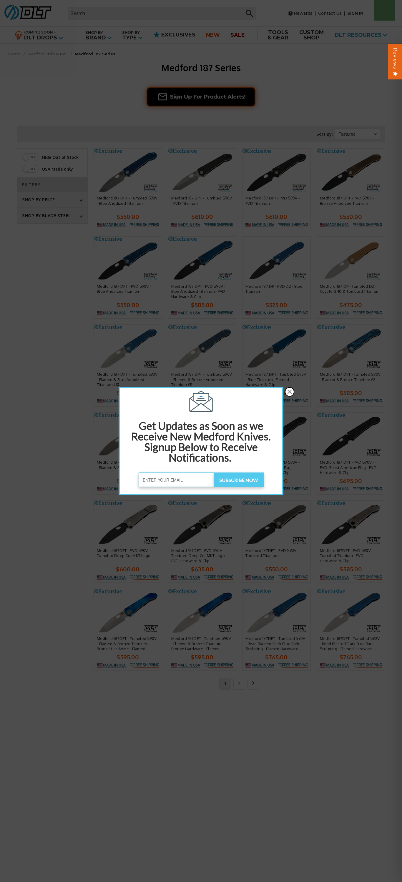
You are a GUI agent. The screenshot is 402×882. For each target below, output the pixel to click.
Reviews (395, 58)
